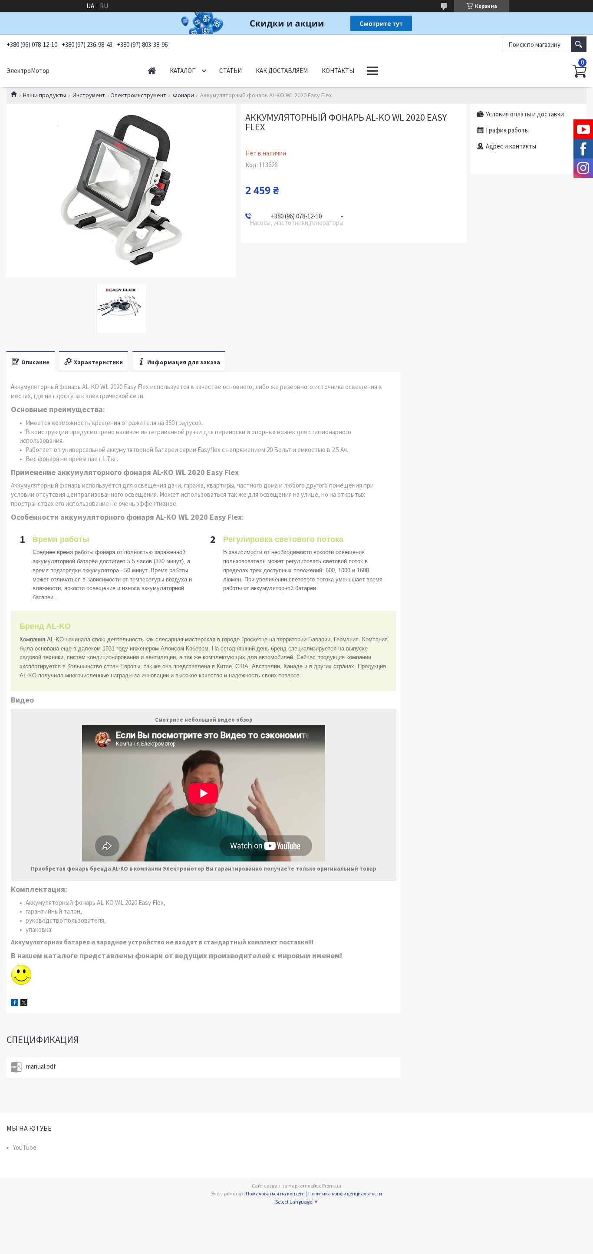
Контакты (338, 70)
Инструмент (88, 95)
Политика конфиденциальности (345, 1193)
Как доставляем (282, 70)
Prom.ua (331, 1185)
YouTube (24, 1147)
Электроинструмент (138, 95)
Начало (151, 70)
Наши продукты (44, 95)
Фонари (183, 95)
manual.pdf (41, 1066)
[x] (23, 1004)
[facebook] (14, 1004)
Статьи (230, 70)
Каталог (182, 70)
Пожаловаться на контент (275, 1193)
